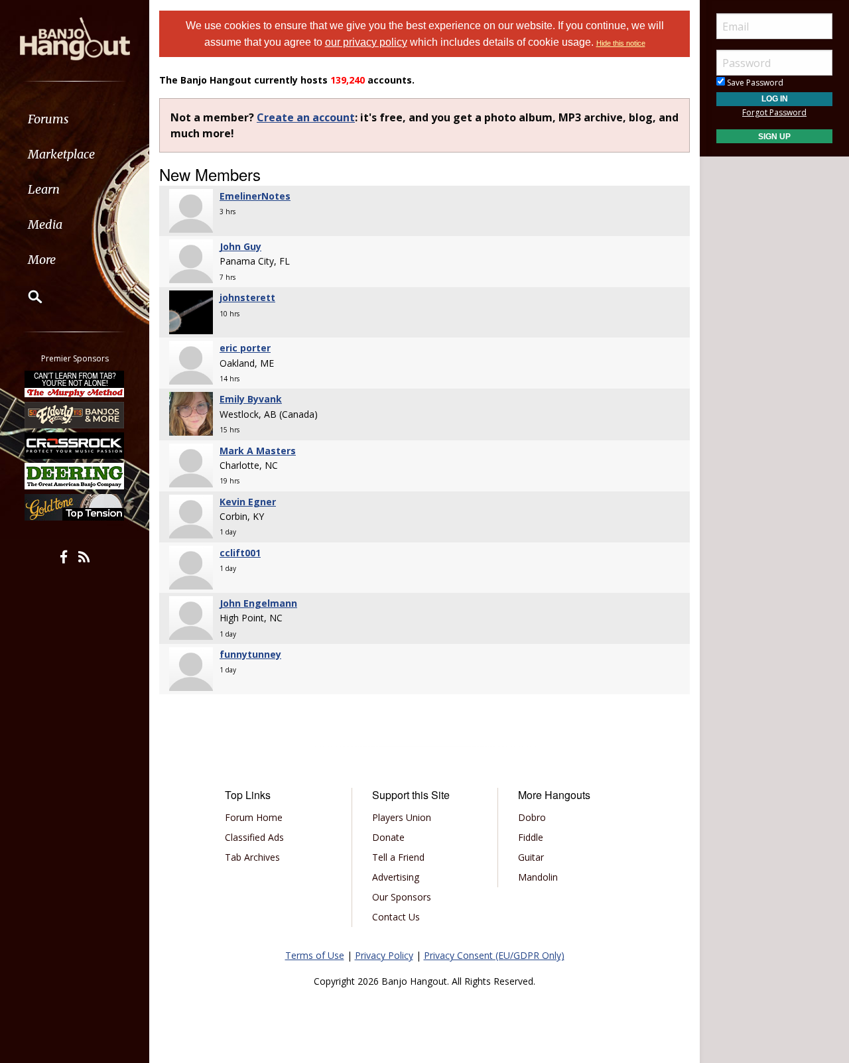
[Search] (26, 296)
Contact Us (396, 916)
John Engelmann (258, 603)
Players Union (401, 817)
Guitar (531, 857)
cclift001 (240, 552)
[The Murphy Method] (75, 384)
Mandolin (538, 877)
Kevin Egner (248, 501)
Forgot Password (774, 112)
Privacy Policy (384, 955)
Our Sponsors (401, 897)
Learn (44, 189)
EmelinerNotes (255, 196)
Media (45, 224)
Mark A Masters (258, 450)
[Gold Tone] (75, 507)
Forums (48, 119)
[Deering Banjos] (75, 476)
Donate (388, 837)
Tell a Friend (398, 857)
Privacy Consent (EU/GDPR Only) (494, 955)
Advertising (395, 877)
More (42, 259)
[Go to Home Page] (75, 38)
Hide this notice (620, 43)
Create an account (306, 117)
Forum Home (254, 817)
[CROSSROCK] (75, 445)
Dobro (532, 817)
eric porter (245, 348)
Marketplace (61, 154)
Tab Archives (252, 857)
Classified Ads (254, 837)
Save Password (754, 82)
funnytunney (250, 654)
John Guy (240, 246)
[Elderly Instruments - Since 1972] (75, 414)
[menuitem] (74, 119)
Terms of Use (314, 955)
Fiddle (530, 837)
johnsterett (247, 297)
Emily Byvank (251, 399)
